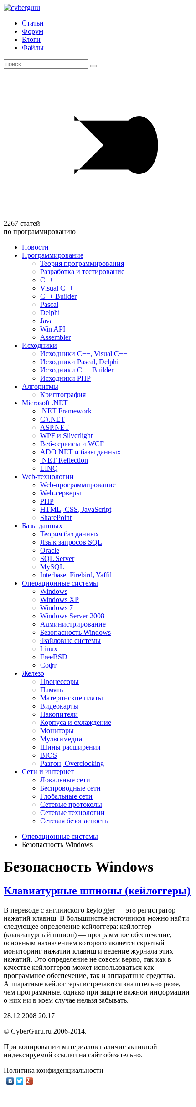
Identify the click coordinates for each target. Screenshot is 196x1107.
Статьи (33, 23)
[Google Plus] (29, 1081)
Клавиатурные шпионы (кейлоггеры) (97, 891)
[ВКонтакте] (10, 1081)
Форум (32, 31)
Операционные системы (60, 836)
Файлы (33, 47)
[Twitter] (20, 1081)
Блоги (31, 39)
